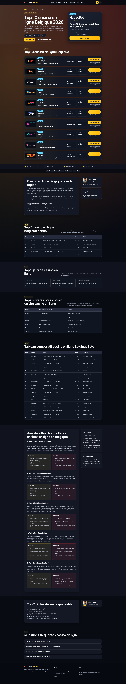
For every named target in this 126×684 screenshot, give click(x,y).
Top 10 (52, 2)
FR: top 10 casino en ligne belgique (62, 671)
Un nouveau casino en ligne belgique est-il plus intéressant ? (63, 646)
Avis (78, 2)
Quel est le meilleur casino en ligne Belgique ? (63, 641)
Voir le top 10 (30, 39)
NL (100, 2)
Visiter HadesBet (84, 38)
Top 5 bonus (58, 2)
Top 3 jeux (65, 2)
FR (97, 2)
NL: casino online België (60, 673)
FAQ (82, 2)
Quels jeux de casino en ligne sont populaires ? (63, 651)
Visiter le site (94, 59)
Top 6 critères (72, 2)
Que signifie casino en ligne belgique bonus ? (63, 657)
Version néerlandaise (44, 39)
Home (25, 9)
